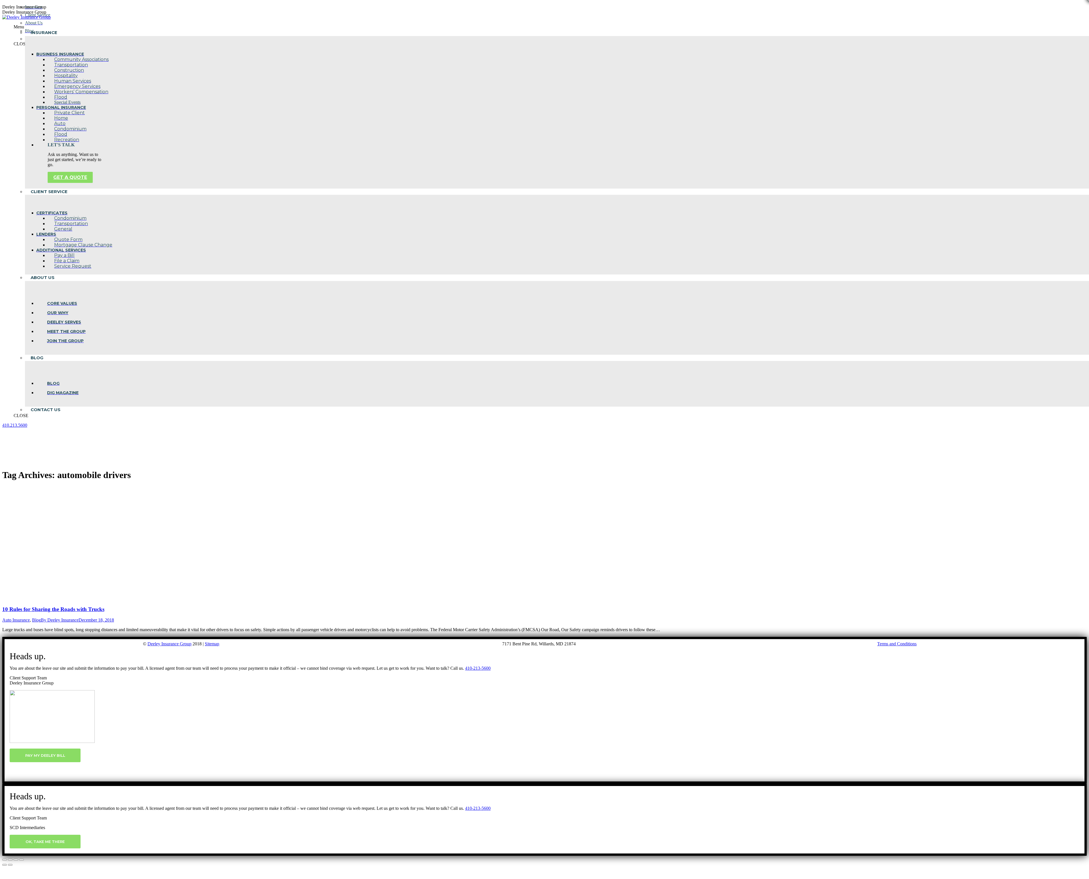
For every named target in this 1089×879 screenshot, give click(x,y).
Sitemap (212, 643)
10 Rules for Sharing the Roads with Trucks (53, 609)
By (60, 620)
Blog (36, 620)
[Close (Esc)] (4, 860)
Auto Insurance (16, 620)
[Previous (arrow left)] (4, 865)
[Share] (10, 860)
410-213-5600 (478, 668)
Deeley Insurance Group (169, 643)
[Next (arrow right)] (10, 865)
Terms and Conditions (897, 643)
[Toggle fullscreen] (16, 860)
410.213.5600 (14, 425)
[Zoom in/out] (21, 860)
